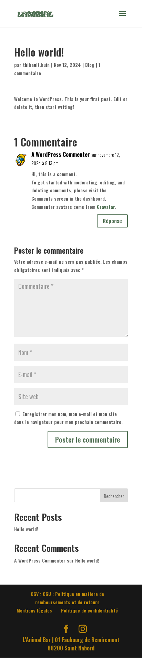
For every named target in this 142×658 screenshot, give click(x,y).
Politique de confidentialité (89, 610)
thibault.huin (36, 64)
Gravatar (106, 206)
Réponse (112, 220)
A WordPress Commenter (60, 155)
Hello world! (26, 529)
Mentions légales (34, 610)
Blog (89, 64)
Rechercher (114, 495)
